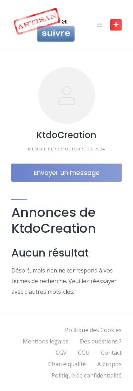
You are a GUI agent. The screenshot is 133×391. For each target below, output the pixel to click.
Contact (111, 353)
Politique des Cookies (93, 330)
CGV (61, 353)
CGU (84, 353)
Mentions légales (45, 341)
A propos (109, 364)
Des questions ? (101, 341)
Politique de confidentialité (86, 375)
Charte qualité (67, 364)
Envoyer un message (67, 172)
